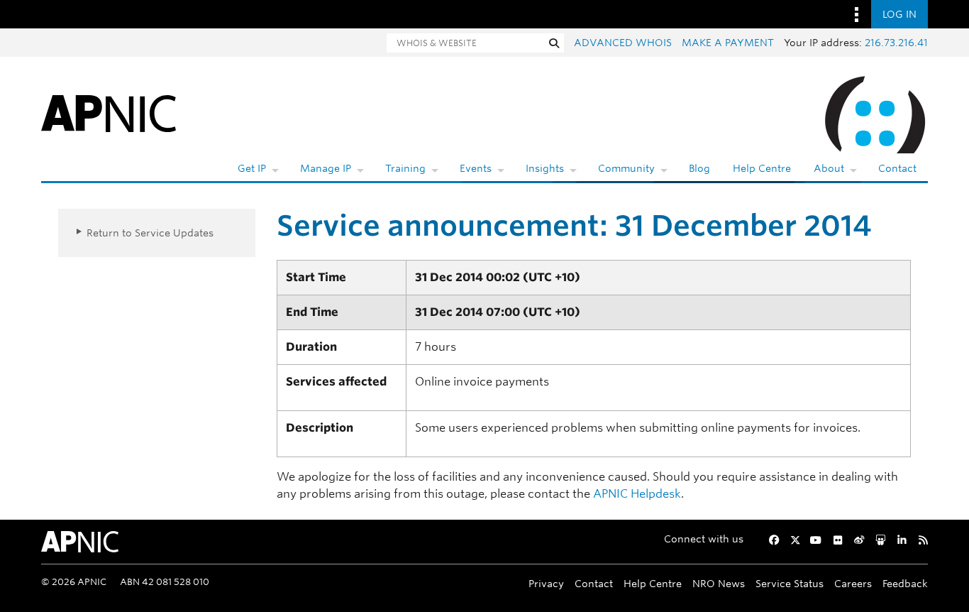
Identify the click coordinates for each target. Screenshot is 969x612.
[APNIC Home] (108, 112)
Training (405, 168)
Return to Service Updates (150, 232)
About (829, 168)
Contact (897, 168)
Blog (699, 168)
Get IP (252, 168)
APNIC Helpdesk (637, 494)
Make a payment (728, 42)
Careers (853, 583)
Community (626, 168)
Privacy (546, 583)
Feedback (905, 583)
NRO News (718, 583)
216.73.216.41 (896, 42)
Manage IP (325, 168)
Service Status (789, 583)
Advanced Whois (623, 42)
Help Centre (762, 168)
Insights (545, 168)
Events (476, 168)
